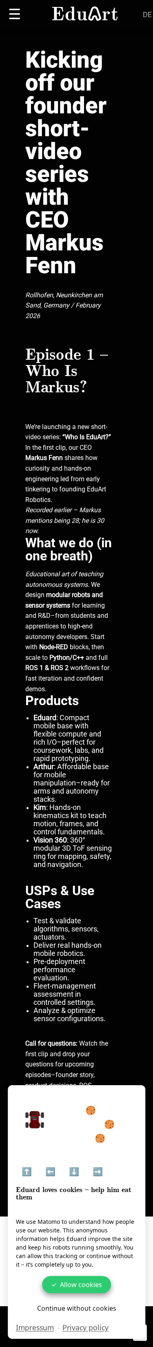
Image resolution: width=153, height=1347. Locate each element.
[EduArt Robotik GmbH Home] (85, 14)
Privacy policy (85, 1327)
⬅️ (50, 1171)
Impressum (35, 1327)
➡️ (98, 1171)
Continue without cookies (76, 1308)
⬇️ (74, 1171)
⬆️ (27, 1171)
